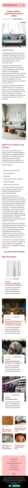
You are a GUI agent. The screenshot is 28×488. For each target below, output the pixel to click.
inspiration (23, 22)
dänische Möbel (13, 57)
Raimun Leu (17, 317)
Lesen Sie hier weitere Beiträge (14, 252)
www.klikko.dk (15, 469)
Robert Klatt (16, 278)
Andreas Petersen (17, 19)
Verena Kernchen (17, 356)
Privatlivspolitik (16, 485)
